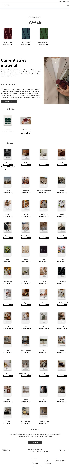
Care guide (35, 463)
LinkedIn (47, 460)
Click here (63, 450)
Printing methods (36, 466)
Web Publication (8, 131)
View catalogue (8, 44)
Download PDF (26, 133)
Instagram (48, 463)
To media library (9, 101)
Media (33, 460)
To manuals (35, 442)
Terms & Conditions (59, 460)
